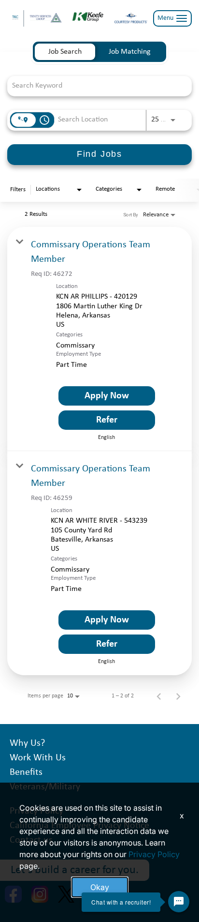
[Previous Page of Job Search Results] (159, 696)
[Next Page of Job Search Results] (178, 696)
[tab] (65, 52)
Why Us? (27, 743)
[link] (99, 339)
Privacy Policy (154, 854)
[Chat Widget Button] (178, 901)
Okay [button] (99, 887)
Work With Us (38, 758)
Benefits (26, 772)
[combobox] (94, 86)
